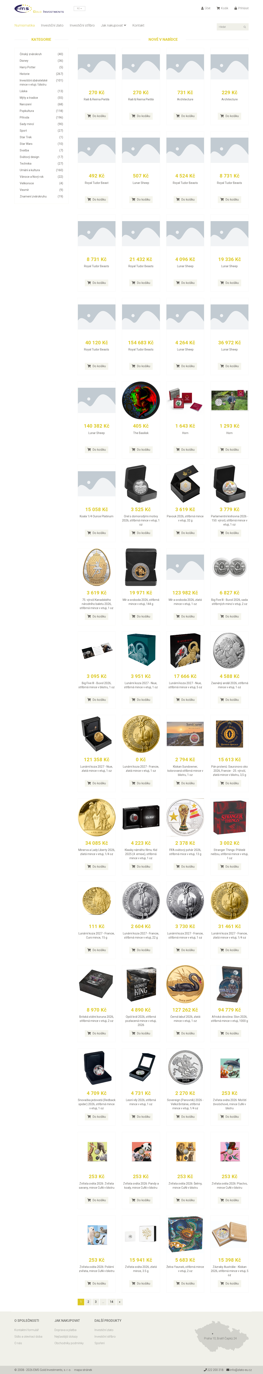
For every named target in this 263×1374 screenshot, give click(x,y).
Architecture (185, 99)
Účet (207, 8)
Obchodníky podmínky (69, 1343)
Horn (185, 433)
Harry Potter (41, 67)
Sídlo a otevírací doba (28, 1336)
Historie (41, 73)
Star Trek (41, 137)
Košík (224, 8)
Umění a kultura (41, 170)
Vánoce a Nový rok (41, 176)
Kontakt (138, 25)
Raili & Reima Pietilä (96, 99)
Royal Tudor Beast (96, 183)
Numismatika (24, 25)
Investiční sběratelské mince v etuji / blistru (41, 82)
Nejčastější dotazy (66, 1336)
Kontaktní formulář (26, 1330)
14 (111, 1301)
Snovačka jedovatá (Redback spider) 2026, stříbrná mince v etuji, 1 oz (96, 1104)
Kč (78, 8)
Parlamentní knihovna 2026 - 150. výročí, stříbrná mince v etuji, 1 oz (229, 520)
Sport (41, 130)
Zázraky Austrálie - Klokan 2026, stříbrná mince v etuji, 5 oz (229, 1271)
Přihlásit (243, 8)
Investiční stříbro (82, 25)
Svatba (41, 150)
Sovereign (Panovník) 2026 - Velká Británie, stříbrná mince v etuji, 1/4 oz (185, 1104)
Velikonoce (41, 183)
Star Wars (41, 143)
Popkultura (41, 111)
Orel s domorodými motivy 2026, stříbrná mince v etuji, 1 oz (141, 520)
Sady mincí (41, 124)
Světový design (41, 157)
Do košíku (99, 116)
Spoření (100, 1343)
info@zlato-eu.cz (240, 1370)
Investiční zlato (52, 25)
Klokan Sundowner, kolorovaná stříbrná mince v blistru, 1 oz (185, 770)
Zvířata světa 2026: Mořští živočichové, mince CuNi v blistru (229, 1104)
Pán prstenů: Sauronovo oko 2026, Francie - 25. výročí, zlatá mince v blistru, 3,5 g (229, 770)
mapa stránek (83, 1370)
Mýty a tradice (41, 97)
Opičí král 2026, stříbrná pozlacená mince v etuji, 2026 (140, 1021)
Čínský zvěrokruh (41, 54)
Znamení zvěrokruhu (41, 196)
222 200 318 (215, 1370)
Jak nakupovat (112, 25)
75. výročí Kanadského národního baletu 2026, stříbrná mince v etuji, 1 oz (96, 604)
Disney (41, 60)
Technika (41, 163)
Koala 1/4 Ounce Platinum (96, 516)
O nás (18, 1343)
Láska (41, 91)
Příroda (41, 117)
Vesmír (41, 189)
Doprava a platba (65, 1330)
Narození (41, 104)
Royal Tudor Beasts (185, 183)
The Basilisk (141, 433)
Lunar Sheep (141, 183)
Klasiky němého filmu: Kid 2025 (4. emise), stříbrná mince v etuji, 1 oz (141, 854)
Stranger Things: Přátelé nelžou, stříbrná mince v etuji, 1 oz (229, 854)
